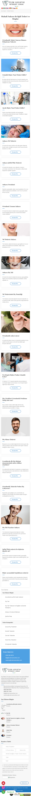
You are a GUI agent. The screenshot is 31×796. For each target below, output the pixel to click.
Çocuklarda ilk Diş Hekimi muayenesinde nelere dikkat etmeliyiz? (12, 463)
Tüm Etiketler (4, 589)
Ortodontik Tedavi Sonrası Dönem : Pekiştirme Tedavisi (14, 41)
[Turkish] (2, 8)
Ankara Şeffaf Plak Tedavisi (12, 163)
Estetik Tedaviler (9, 631)
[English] (6, 8)
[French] (8, 8)
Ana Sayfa (3, 11)
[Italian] (13, 8)
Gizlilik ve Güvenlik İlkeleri (17, 790)
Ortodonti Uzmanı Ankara (11, 206)
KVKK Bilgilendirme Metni (18, 764)
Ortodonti (8, 735)
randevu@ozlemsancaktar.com (14, 660)
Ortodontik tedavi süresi (10, 336)
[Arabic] (4, 8)
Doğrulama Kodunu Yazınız (9, 775)
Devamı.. (8, 706)
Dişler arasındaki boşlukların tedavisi (15, 573)
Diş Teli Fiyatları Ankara (10, 527)
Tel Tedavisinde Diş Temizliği (12, 294)
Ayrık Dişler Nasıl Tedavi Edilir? (13, 108)
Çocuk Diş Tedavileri (11, 627)
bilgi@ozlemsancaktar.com (13, 657)
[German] (10, 8)
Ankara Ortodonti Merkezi (12, 612)
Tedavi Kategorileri (7, 622)
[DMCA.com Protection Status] (25, 794)
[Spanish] (17, 8)
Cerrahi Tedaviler (10, 635)
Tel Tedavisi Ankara (9, 239)
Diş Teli (7, 601)
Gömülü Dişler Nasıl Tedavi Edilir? (14, 75)
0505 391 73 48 (7, 691)
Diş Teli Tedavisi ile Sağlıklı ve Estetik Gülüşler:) (15, 606)
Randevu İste (24, 782)
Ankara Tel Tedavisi (9, 141)
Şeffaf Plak (8, 616)
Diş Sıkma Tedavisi (8, 439)
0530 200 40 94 (7, 689)
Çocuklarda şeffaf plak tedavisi (14, 597)
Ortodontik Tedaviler (11, 644)
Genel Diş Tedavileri (10, 640)
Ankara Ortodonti (8, 184)
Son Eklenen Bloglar (8, 592)
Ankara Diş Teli (7, 272)
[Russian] (15, 8)
